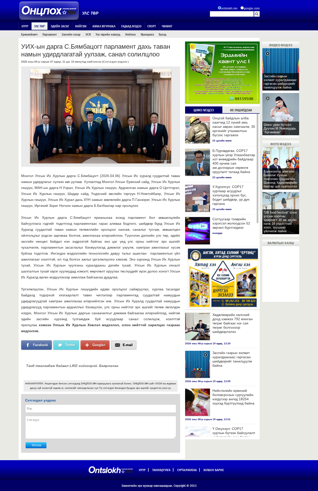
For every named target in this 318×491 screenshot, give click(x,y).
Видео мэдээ (280, 45)
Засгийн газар (71, 34)
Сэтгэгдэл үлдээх (115, 61)
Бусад (162, 34)
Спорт (151, 26)
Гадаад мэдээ (131, 26)
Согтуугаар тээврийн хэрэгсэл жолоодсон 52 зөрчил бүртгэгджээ (231, 223)
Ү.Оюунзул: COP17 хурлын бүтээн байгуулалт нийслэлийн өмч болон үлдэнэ (233, 435)
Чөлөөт (167, 26)
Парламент (49, 34)
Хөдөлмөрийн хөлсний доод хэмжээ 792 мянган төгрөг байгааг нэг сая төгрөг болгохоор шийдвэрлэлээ (232, 323)
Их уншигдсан (241, 110)
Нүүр (25, 26)
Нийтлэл (130, 34)
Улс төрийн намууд (108, 34)
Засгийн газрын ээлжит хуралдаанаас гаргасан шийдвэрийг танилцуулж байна (232, 359)
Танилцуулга (161, 470)
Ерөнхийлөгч (29, 34)
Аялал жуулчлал (103, 26)
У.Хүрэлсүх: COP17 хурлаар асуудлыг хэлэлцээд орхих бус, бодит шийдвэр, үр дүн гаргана (230, 195)
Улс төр (39, 26)
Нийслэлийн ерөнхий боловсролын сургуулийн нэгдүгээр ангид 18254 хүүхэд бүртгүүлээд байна (233, 397)
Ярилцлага (147, 34)
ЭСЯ (88, 34)
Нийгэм (80, 26)
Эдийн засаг (60, 26)
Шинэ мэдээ (204, 110)
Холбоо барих (213, 470)
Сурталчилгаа (187, 470)
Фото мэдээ (280, 144)
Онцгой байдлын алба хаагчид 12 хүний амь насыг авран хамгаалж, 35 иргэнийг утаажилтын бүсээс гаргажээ (233, 126)
